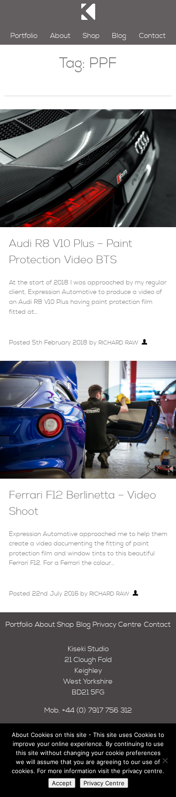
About (60, 35)
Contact (152, 35)
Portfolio (23, 35)
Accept (62, 783)
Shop (91, 35)
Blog (119, 35)
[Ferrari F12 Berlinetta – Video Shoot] (88, 476)
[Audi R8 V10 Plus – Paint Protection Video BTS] (88, 224)
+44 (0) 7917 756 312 (97, 710)
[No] (164, 760)
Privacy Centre (117, 624)
